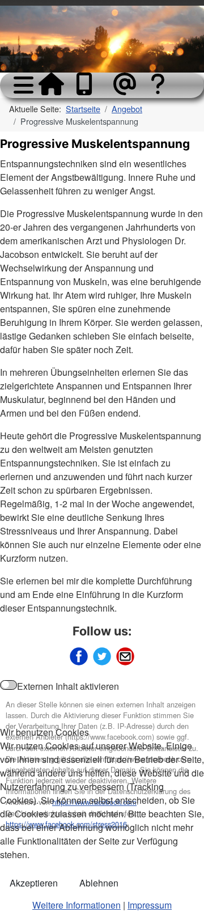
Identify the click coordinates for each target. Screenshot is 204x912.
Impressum (150, 904)
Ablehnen (98, 882)
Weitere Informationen (76, 904)
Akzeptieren (34, 882)
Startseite (51, 84)
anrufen (88, 84)
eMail (125, 84)
